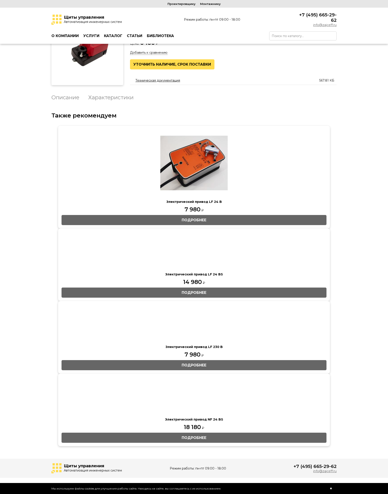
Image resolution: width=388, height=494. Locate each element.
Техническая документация (157, 80)
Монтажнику (210, 4)
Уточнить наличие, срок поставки (172, 64)
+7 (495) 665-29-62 (318, 17)
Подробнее (194, 220)
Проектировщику (182, 4)
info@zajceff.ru (325, 25)
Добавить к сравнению (149, 53)
